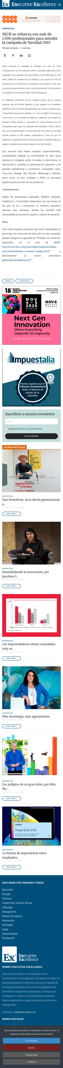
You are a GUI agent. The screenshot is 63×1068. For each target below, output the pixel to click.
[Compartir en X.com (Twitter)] (4, 55)
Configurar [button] (31, 1062)
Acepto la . (26, 428)
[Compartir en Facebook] (13, 55)
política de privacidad (30, 428)
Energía (6, 894)
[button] (59, 5)
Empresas (8, 28)
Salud (5, 929)
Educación (7, 889)
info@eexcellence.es (25, 1012)
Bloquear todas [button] (31, 1054)
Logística (24, 281)
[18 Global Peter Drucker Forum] (31, 315)
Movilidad (7, 925)
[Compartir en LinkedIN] (21, 55)
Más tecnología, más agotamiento (26, 716)
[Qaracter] (31, 19)
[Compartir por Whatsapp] (29, 55)
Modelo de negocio (12, 916)
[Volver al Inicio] (29, 5)
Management (9, 911)
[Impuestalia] (31, 376)
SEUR (8, 281)
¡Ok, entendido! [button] (31, 1040)
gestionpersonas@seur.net (16, 260)
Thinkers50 (8, 938)
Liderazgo (7, 907)
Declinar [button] (31, 1047)
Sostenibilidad (9, 933)
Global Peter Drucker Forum (17, 902)
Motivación (8, 920)
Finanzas (7, 898)
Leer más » (11, 514)
